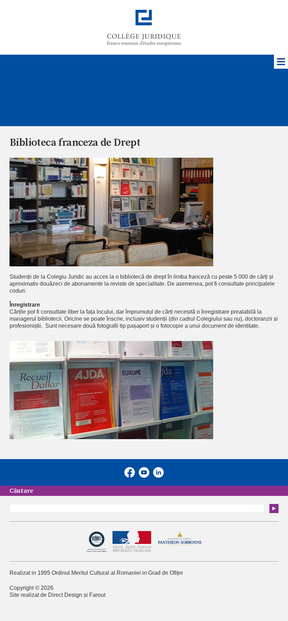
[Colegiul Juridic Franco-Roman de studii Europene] (144, 28)
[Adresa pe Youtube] (144, 472)
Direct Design (65, 595)
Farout (97, 595)
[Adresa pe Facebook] (129, 472)
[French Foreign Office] (132, 542)
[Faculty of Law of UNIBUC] (96, 542)
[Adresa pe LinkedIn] (158, 472)
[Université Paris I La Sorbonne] (179, 542)
